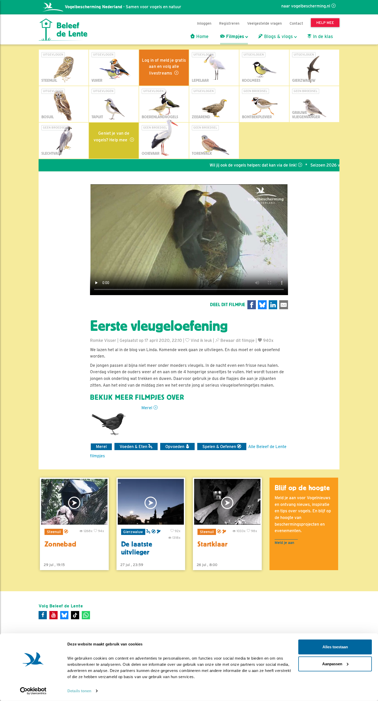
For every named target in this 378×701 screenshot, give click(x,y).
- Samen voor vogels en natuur (123, 6)
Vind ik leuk (201, 340)
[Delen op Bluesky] (262, 304)
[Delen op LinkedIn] (273, 304)
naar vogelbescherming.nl (305, 6)
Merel (146, 407)
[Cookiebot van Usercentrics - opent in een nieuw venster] (33, 691)
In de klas (322, 36)
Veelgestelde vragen (264, 23)
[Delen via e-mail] (283, 304)
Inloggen (204, 23)
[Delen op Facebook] (251, 304)
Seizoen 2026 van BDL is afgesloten (327, 165)
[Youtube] (53, 615)
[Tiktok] (75, 615)
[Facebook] (43, 615)
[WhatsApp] (86, 615)
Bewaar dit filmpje (237, 340)
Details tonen (79, 691)
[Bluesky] (64, 615)
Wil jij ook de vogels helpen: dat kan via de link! (236, 165)
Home (202, 36)
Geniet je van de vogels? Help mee (111, 136)
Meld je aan (284, 542)
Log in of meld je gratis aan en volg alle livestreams (164, 67)
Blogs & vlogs (278, 36)
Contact (296, 23)
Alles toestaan (335, 647)
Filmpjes (234, 36)
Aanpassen (332, 663)
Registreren (229, 23)
